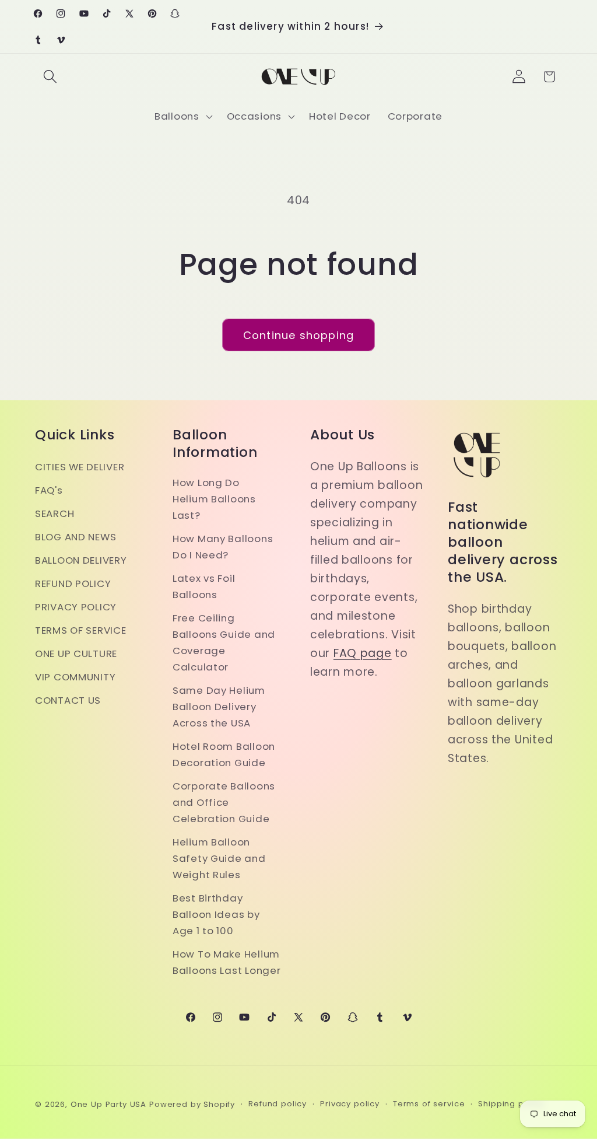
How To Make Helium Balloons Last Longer (226, 962)
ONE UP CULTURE (76, 654)
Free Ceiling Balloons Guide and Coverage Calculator (224, 642)
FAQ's (49, 490)
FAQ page (362, 653)
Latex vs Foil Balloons (204, 586)
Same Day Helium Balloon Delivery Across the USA (219, 706)
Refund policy (277, 1103)
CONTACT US (68, 700)
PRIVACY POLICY (76, 607)
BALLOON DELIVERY (81, 560)
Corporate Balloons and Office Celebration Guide (224, 802)
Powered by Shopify (192, 1104)
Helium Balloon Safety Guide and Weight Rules (219, 858)
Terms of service (429, 1103)
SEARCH (54, 513)
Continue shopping (298, 335)
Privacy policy (350, 1103)
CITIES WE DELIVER (79, 467)
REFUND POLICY (73, 584)
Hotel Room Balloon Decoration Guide (224, 754)
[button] (50, 76)
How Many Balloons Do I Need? (223, 547)
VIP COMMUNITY (75, 677)
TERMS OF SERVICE (81, 630)
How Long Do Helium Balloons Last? (214, 499)
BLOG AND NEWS (75, 537)
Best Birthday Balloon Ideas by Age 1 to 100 (216, 914)
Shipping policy (511, 1103)
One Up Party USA (108, 1104)
